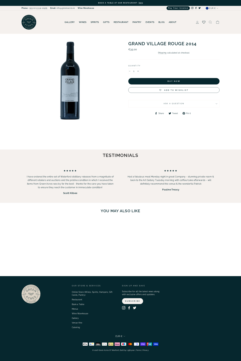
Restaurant (121, 22)
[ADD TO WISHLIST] (55, 223)
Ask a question (174, 104)
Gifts (106, 22)
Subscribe (132, 301)
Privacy (146, 350)
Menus (75, 309)
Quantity (134, 66)
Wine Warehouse (80, 313)
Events (150, 22)
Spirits (95, 22)
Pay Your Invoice (178, 8)
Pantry (136, 22)
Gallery (70, 22)
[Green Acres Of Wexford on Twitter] (134, 307)
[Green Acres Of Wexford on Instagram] (123, 307)
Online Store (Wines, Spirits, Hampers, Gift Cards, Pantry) (92, 293)
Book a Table (78, 304)
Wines (82, 22)
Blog (161, 22)
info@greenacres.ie (62, 8)
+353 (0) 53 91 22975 (34, 8)
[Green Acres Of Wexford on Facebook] (129, 307)
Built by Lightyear (127, 350)
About (172, 22)
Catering (76, 327)
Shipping (162, 53)
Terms (138, 350)
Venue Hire (77, 323)
